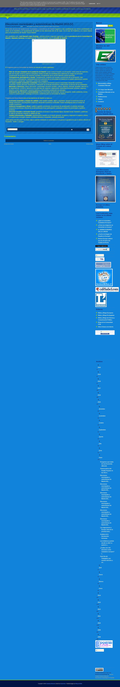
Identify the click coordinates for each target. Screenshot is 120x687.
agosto (101, 436)
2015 (99, 402)
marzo (101, 574)
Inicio (7, 15)
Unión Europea (18, 15)
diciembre (102, 409)
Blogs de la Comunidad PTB (105, 323)
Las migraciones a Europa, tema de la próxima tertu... (106, 529)
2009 (99, 630)
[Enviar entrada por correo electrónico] (87, 129)
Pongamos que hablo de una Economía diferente (106, 464)
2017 (99, 388)
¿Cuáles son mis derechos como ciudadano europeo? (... (107, 550)
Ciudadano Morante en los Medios (106, 93)
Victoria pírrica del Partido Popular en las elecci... (106, 470)
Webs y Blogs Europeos (105, 313)
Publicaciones (102, 96)
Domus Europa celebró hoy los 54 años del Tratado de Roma (105, 240)
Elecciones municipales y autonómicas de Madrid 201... (105, 478)
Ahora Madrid (29, 26)
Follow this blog (105, 333)
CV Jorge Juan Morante (105, 89)
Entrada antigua (89, 144)
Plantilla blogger (70, 683)
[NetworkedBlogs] (105, 331)
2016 (99, 395)
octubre (101, 423)
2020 (99, 367)
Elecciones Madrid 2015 (44, 26)
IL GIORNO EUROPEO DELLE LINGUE (105, 230)
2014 (99, 595)
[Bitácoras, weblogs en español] (99, 650)
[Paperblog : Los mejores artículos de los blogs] (99, 260)
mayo (100, 457)
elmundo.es (53, 63)
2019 (99, 374)
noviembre (102, 416)
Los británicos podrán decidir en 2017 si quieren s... (107, 543)
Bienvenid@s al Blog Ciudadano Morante (104, 84)
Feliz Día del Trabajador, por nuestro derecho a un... (106, 559)
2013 (99, 602)
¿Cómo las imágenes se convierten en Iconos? (105, 226)
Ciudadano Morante (50, 683)
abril (100, 567)
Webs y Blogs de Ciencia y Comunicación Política (106, 318)
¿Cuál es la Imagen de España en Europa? (105, 235)
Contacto (101, 101)
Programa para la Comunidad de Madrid (20, 67)
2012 (99, 609)
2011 (99, 616)
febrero (101, 581)
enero (100, 588)
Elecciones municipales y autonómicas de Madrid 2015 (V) (39, 24)
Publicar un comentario (49, 140)
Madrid (53, 15)
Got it (98, 3)
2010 (99, 623)
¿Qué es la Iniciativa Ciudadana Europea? (104, 221)
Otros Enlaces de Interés (105, 327)
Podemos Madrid (55, 26)
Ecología (44, 15)
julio (100, 443)
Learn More (92, 3)
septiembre (102, 429)
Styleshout (63, 683)
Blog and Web (79, 683)
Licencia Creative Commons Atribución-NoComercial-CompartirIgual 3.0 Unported (104, 676)
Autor (80, 15)
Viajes (60, 15)
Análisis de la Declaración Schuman (104, 536)
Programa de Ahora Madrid (14, 98)
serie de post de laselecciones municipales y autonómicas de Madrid (32, 29)
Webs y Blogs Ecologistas (106, 315)
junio (100, 450)
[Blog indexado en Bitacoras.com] (99, 255)
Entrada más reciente (9, 144)
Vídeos (100, 99)
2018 (99, 381)
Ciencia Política (32, 15)
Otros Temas (71, 15)
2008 (99, 637)
